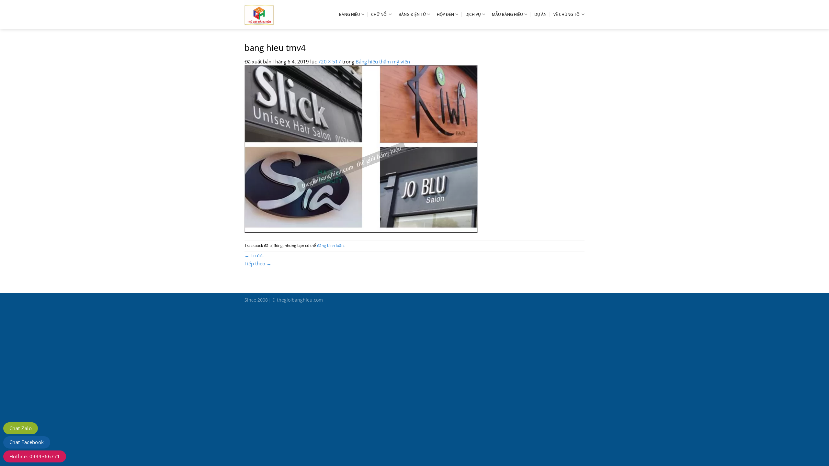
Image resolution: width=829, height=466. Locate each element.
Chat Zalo (20, 428)
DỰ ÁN (540, 14)
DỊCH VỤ (473, 14)
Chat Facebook (26, 442)
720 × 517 (329, 61)
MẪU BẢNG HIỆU (507, 14)
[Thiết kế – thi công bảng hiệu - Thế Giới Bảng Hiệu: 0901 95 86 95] (273, 14)
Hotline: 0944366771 (34, 456)
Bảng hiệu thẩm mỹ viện (383, 61)
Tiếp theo (257, 263)
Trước (254, 255)
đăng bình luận (330, 245)
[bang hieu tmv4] (361, 148)
